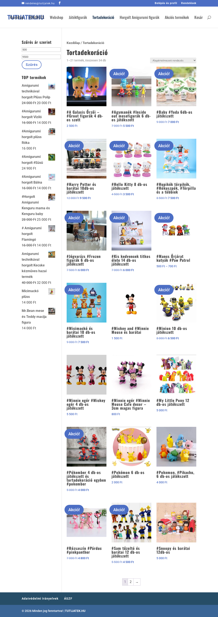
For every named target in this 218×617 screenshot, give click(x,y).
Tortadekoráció (103, 18)
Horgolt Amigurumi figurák (139, 18)
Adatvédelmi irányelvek (40, 598)
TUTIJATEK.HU (75, 611)
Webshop (56, 18)
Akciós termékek (177, 18)
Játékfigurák (78, 18)
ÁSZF (68, 598)
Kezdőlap (17, 18)
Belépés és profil (166, 3)
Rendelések (188, 3)
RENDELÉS (36, 18)
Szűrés (32, 65)
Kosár (198, 18)
